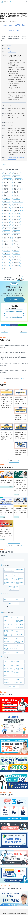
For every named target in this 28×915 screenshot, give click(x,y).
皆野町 (16, 204)
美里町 (16, 219)
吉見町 (16, 198)
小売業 (5, 638)
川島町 (6, 173)
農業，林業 (10, 48)
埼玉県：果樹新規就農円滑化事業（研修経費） (12, 352)
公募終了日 (5, 125)
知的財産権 (7, 682)
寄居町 (16, 213)
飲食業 (16, 617)
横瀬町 (6, 204)
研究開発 (17, 679)
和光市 (6, 259)
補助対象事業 (5, 114)
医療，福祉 (7, 627)
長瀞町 (6, 207)
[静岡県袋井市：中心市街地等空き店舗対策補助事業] (23, 331)
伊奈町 (16, 186)
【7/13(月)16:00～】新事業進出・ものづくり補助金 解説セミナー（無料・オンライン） (20, 511)
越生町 (6, 192)
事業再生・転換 (12, 52)
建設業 (16, 645)
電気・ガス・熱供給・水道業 (19, 642)
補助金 (22, 559)
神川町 (17, 210)
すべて (6, 559)
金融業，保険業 (18, 634)
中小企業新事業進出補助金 (19, 579)
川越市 (16, 222)
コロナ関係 (12, 686)
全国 (5, 599)
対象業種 (4, 48)
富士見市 (6, 268)
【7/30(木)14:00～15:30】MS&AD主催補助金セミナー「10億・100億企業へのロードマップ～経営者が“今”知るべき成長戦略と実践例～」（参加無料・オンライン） (20, 486)
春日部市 (18, 238)
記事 (11, 559)
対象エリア (5, 45)
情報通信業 (7, 641)
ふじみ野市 (17, 183)
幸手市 (16, 176)
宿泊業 (16, 631)
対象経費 (4, 55)
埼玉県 (9, 45)
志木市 (16, 256)
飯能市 (16, 232)
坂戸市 (6, 176)
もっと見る (4, 606)
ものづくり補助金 (8, 570)
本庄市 (16, 235)
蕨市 (15, 250)
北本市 (6, 265)
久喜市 (16, 262)
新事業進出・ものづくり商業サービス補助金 (13, 588)
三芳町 (6, 189)
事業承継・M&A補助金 (19, 574)
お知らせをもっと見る (13, 545)
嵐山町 (6, 195)
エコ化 (16, 675)
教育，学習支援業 (19, 627)
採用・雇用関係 (8, 668)
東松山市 (6, 238)
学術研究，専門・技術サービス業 (8, 635)
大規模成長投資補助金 (8, 583)
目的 (3, 52)
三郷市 (6, 198)
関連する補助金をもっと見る (13, 378)
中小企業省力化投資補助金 (8, 579)
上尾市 (6, 222)
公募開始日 (5, 122)
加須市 (6, 235)
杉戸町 (16, 216)
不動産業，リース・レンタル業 (8, 617)
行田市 (6, 228)
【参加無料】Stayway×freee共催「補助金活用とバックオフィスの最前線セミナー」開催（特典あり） (6, 510)
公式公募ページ (5, 158)
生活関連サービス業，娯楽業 (8, 631)
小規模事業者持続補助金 (19, 570)
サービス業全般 (8, 624)
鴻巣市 (6, 244)
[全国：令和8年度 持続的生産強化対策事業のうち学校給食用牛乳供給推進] (4, 331)
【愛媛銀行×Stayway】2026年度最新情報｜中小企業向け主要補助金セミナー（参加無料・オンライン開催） (6, 533)
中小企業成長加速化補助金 (19, 583)
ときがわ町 (17, 201)
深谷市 (16, 244)
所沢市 (6, 232)
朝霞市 (6, 256)
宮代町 (6, 216)
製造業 (5, 645)
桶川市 (6, 262)
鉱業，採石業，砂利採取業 (8, 649)
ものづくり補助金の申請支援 (14, 317)
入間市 (16, 253)
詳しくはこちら (14, 299)
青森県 (11, 603)
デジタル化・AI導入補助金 (8, 574)
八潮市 (16, 265)
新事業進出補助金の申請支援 (14, 311)
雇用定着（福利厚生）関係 (19, 669)
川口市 (16, 225)
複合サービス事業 (19, 624)
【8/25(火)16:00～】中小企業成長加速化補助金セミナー (6, 482)
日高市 (17, 180)
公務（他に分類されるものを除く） (19, 621)
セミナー (16, 559)
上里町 (6, 213)
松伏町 (6, 219)
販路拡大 (6, 675)
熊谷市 (6, 225)
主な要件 (4, 128)
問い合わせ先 (5, 147)
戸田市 (6, 253)
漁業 (16, 648)
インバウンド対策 (8, 665)
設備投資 (17, 672)
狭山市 (6, 241)
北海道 (16, 599)
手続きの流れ (5, 136)
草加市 (19, 247)
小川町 (16, 195)
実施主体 (4, 105)
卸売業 (5, 620)
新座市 (16, 259)
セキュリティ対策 (8, 661)
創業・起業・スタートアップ (8, 672)
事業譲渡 (17, 661)
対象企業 (4, 108)
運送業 (16, 638)
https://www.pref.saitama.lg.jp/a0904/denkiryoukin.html (16, 158)
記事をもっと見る (13, 460)
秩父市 (16, 228)
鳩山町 (6, 201)
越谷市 (6, 250)
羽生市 (16, 241)
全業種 (16, 652)
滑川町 (16, 192)
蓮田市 (16, 173)
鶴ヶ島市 (6, 180)
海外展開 (6, 679)
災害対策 (17, 665)
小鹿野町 (16, 207)
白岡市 (6, 186)
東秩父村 (6, 210)
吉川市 (6, 183)
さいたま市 (7, 247)
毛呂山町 (16, 189)
